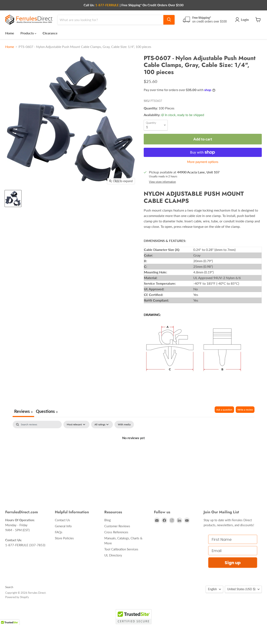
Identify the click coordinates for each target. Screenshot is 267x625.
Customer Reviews (117, 526)
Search (9, 587)
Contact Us (62, 520)
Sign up (233, 563)
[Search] (169, 19)
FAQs (58, 532)
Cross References (116, 532)
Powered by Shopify (17, 597)
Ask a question (224, 409)
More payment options (202, 162)
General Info (63, 526)
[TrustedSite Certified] (133, 616)
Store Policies (64, 538)
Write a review (245, 409)
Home (9, 33)
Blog (107, 520)
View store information (162, 181)
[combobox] (110, 19)
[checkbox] (124, 424)
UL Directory (113, 555)
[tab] (46, 411)
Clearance (50, 33)
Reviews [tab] (23, 411)
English (212, 589)
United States (241, 589)
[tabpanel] (133, 452)
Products (27, 33)
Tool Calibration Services (121, 549)
